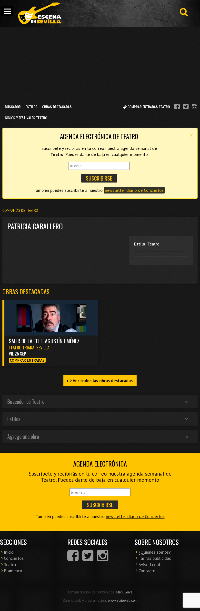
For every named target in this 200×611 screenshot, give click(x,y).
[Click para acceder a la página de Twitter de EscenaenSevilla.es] (186, 107)
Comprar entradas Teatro (148, 106)
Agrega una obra (23, 436)
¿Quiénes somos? (155, 552)
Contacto (147, 570)
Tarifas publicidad (155, 558)
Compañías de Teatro (20, 210)
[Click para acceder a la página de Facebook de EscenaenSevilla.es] (177, 107)
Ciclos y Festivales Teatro (26, 117)
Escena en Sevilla (39, 13)
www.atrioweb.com (123, 600)
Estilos (31, 106)
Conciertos (14, 558)
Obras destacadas (26, 291)
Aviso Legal (149, 564)
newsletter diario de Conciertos (134, 190)
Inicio (9, 552)
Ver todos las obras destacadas (102, 380)
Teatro (10, 564)
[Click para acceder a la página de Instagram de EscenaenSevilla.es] (194, 107)
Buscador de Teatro (25, 401)
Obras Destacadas (57, 106)
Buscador (13, 106)
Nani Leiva (124, 592)
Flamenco (13, 570)
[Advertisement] (100, 63)
